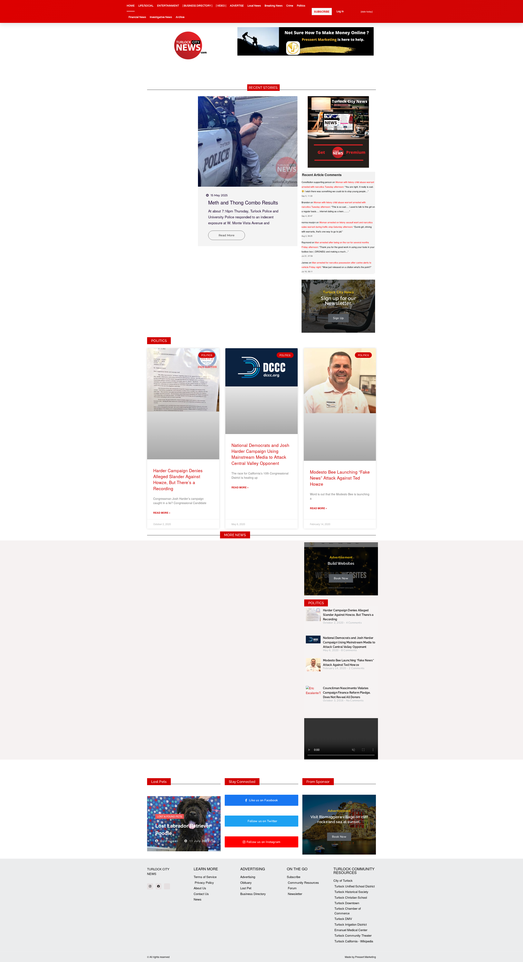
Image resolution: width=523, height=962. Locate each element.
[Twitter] (167, 886)
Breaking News (274, 5)
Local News (254, 5)
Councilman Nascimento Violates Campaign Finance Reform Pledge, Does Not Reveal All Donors (346, 692)
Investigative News (161, 17)
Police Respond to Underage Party (245, 202)
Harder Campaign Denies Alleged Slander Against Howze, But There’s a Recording (178, 479)
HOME (131, 5)
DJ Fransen (169, 841)
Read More (227, 235)
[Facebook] (159, 886)
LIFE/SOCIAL (145, 5)
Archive (180, 17)
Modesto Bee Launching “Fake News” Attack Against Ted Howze (340, 478)
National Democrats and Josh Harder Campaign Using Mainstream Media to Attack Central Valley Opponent (260, 454)
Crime (289, 5)
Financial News (137, 17)
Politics (301, 5)
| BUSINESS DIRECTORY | (197, 5)
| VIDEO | (221, 5)
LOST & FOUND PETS (169, 816)
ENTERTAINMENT (168, 5)
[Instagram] (150, 886)
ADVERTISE (237, 5)
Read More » (161, 512)
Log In (340, 11)
